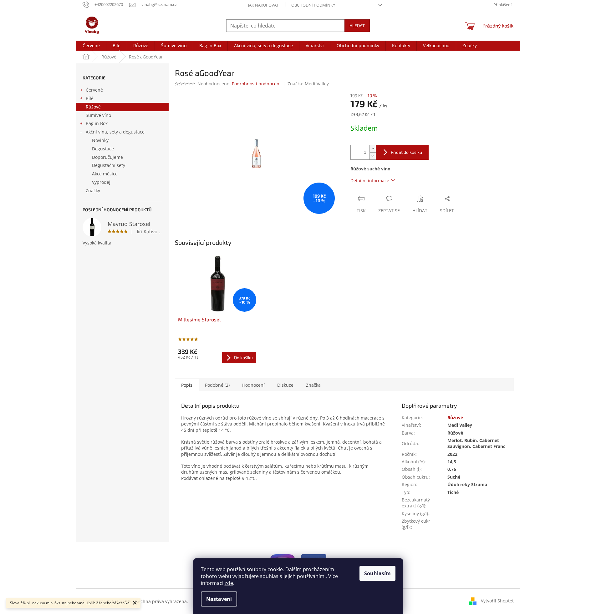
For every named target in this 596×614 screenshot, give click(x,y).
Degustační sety (108, 165)
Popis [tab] (186, 385)
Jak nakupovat (263, 5)
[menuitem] (91, 46)
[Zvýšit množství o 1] (372, 148)
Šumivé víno (98, 115)
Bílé (90, 98)
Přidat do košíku (406, 152)
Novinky (100, 140)
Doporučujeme (107, 157)
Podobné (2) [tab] (217, 385)
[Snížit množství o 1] (372, 155)
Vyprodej (101, 182)
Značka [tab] (313, 385)
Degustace (103, 149)
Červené (94, 90)
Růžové (93, 107)
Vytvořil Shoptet (497, 601)
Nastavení (219, 599)
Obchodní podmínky (313, 5)
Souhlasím (377, 573)
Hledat (357, 25)
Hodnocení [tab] (253, 385)
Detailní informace (369, 181)
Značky (93, 191)
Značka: (308, 84)
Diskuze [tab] (285, 385)
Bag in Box (97, 123)
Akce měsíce (105, 174)
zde (229, 583)
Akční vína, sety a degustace (115, 132)
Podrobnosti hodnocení (256, 84)
